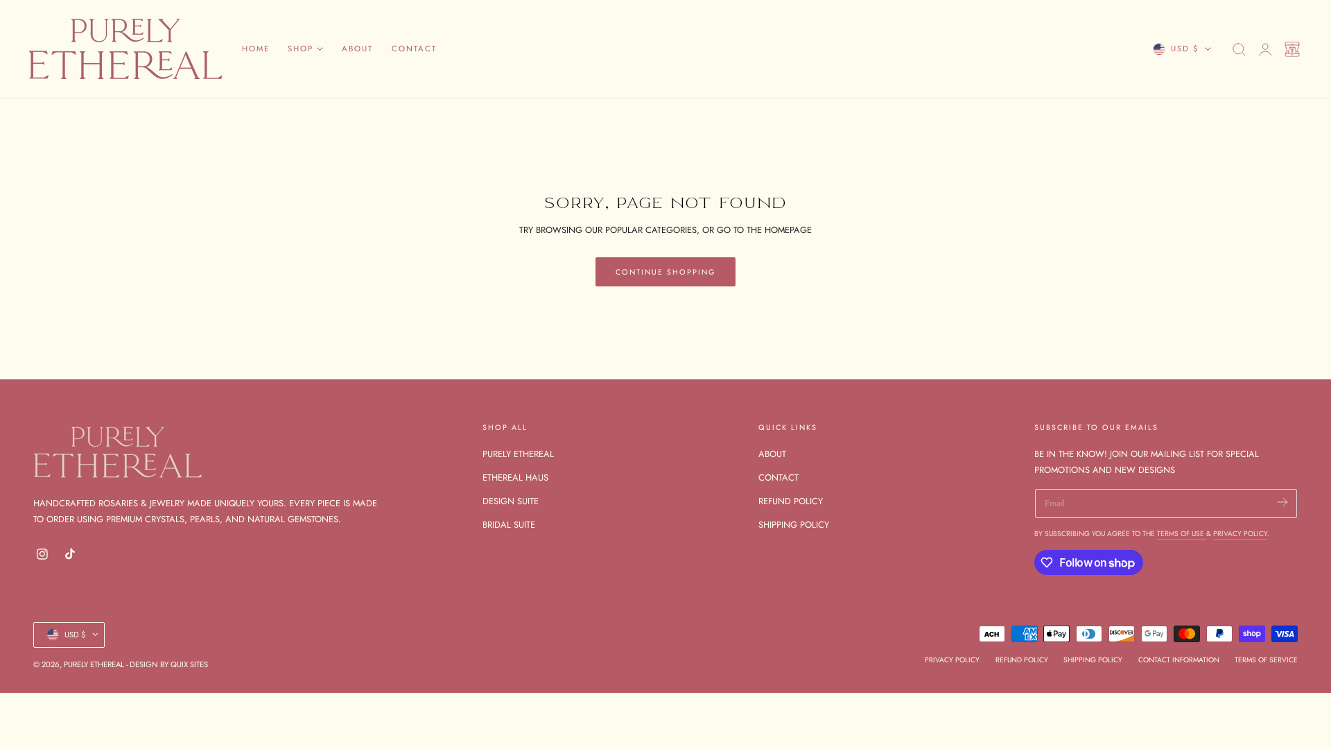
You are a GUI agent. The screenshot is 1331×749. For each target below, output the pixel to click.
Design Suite (510, 501)
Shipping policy (1092, 659)
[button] (1239, 49)
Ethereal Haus (515, 477)
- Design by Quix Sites (167, 663)
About (772, 453)
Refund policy (1021, 659)
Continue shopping (665, 271)
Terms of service (1266, 659)
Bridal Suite (508, 525)
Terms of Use (1181, 533)
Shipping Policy (793, 525)
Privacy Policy (1240, 533)
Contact (778, 477)
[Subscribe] (1282, 502)
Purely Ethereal (518, 453)
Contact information (1178, 659)
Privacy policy (952, 659)
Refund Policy (790, 501)
